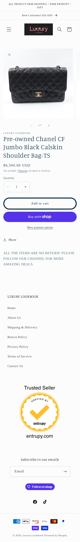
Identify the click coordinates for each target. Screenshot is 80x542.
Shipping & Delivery (22, 327)
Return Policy (17, 337)
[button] (9, 29)
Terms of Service (19, 356)
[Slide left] (31, 125)
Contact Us (15, 366)
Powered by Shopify (55, 535)
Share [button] (13, 240)
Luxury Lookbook (33, 535)
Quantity (8, 178)
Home (11, 308)
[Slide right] (49, 125)
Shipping (22, 171)
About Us (14, 317)
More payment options (40, 227)
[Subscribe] (65, 471)
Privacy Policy (17, 346)
